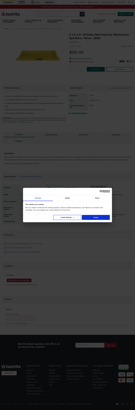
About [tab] (97, 198)
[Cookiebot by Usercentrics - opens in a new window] (101, 191)
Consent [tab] (38, 198)
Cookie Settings (66, 217)
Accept (95, 217)
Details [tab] (67, 198)
